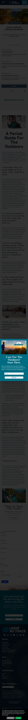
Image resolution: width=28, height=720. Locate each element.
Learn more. (11, 714)
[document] (14, 360)
